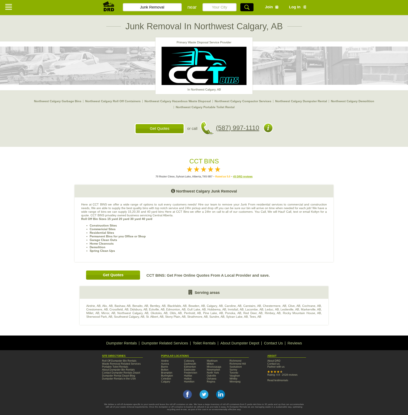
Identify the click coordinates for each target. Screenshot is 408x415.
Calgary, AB (214, 305)
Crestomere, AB (97, 309)
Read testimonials (277, 380)
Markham (212, 360)
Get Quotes (159, 128)
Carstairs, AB (252, 305)
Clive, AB (294, 305)
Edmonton (190, 366)
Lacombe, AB (254, 309)
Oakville (211, 375)
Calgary (165, 381)
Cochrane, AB (311, 305)
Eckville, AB (156, 309)
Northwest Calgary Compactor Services (243, 101)
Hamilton (189, 381)
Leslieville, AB (289, 309)
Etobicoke (190, 369)
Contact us (273, 363)
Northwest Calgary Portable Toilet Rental (205, 107)
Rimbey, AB (273, 313)
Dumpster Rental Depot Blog (118, 375)
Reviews (295, 343)
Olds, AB (176, 313)
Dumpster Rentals (121, 343)
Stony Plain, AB (175, 316)
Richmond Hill (238, 363)
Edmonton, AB (176, 309)
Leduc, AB (272, 309)
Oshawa (211, 378)
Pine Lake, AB (213, 313)
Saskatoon (236, 366)
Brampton (166, 372)
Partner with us (276, 366)
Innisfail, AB (236, 309)
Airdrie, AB (93, 305)
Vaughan (235, 375)
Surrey (233, 369)
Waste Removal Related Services (121, 363)
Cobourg (189, 360)
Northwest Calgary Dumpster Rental (301, 101)
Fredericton (190, 372)
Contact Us (273, 343)
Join (269, 7)
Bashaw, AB (122, 305)
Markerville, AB (311, 309)
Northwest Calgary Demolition (352, 101)
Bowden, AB (196, 305)
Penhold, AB (192, 313)
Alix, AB (107, 305)
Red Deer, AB (252, 313)
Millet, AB (92, 313)
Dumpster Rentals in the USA (119, 378)
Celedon (166, 378)
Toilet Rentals (204, 343)
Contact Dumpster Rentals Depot (121, 372)
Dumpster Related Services (165, 343)
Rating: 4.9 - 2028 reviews (282, 374)
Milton (210, 363)
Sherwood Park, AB (99, 316)
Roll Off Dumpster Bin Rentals (119, 360)
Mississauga (214, 366)
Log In (294, 7)
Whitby (233, 378)
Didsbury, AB (138, 309)
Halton (188, 378)
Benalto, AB (140, 305)
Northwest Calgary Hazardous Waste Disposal (177, 101)
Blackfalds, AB (177, 305)
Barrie (164, 366)
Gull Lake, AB (196, 309)
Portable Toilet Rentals (115, 366)
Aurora (165, 363)
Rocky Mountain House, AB (302, 313)
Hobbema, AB (216, 309)
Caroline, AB (233, 305)
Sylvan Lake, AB (237, 316)
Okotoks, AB (159, 313)
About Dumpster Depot (239, 343)
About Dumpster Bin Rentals (118, 369)
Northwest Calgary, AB (132, 313)
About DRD (273, 360)
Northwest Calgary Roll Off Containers (113, 101)
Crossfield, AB (118, 309)
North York (213, 372)
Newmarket (213, 369)
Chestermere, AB (274, 305)
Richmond (235, 360)
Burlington (167, 375)
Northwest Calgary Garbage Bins (57, 101)
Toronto (234, 372)
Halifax (188, 375)
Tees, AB (255, 316)
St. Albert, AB (154, 316)
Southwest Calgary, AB (129, 316)
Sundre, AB (216, 316)
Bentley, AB (157, 305)
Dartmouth (190, 363)
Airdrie (165, 360)
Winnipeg (235, 381)
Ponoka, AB (233, 313)
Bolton (165, 369)
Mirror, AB (108, 313)
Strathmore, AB (197, 316)
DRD (109, 7)
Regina (211, 381)
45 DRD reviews (243, 176)
